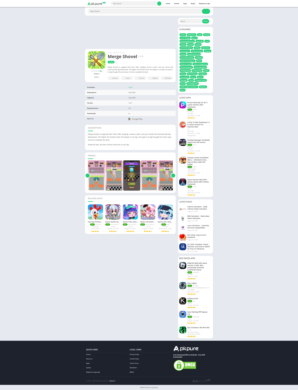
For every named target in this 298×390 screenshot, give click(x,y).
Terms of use (134, 363)
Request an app (204, 3)
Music (199, 61)
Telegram (155, 78)
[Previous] (87, 175)
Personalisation (186, 67)
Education (205, 48)
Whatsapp (168, 78)
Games (176, 3)
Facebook (115, 78)
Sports (200, 77)
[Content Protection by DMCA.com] (184, 371)
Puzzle (206, 71)
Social (193, 77)
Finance (207, 51)
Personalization (200, 67)
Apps (185, 3)
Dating (197, 48)
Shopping (202, 74)
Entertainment (197, 51)
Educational (185, 51)
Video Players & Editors (189, 87)
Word (183, 90)
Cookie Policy (134, 359)
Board (194, 38)
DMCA (132, 372)
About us (89, 359)
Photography (185, 71)
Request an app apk (93, 372)
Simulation (184, 77)
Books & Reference (187, 41)
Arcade (206, 35)
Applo (131, 87)
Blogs (193, 3)
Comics (198, 44)
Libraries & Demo (187, 57)
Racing (183, 74)
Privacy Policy (134, 354)
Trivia (183, 84)
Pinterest (141, 78)
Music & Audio (186, 64)
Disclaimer (133, 368)
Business (199, 41)
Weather (203, 87)
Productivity (197, 71)
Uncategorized (192, 84)
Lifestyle (199, 57)
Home (168, 3)
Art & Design (185, 38)
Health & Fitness (194, 54)
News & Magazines (200, 64)
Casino (183, 44)
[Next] (173, 175)
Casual (122, 52)
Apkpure (112, 381)
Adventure (191, 35)
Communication (186, 48)
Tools (191, 80)
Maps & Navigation (187, 61)
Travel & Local (201, 80)
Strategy (184, 80)
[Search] (159, 4)
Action (183, 35)
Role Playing (192, 74)
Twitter (127, 78)
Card (207, 41)
